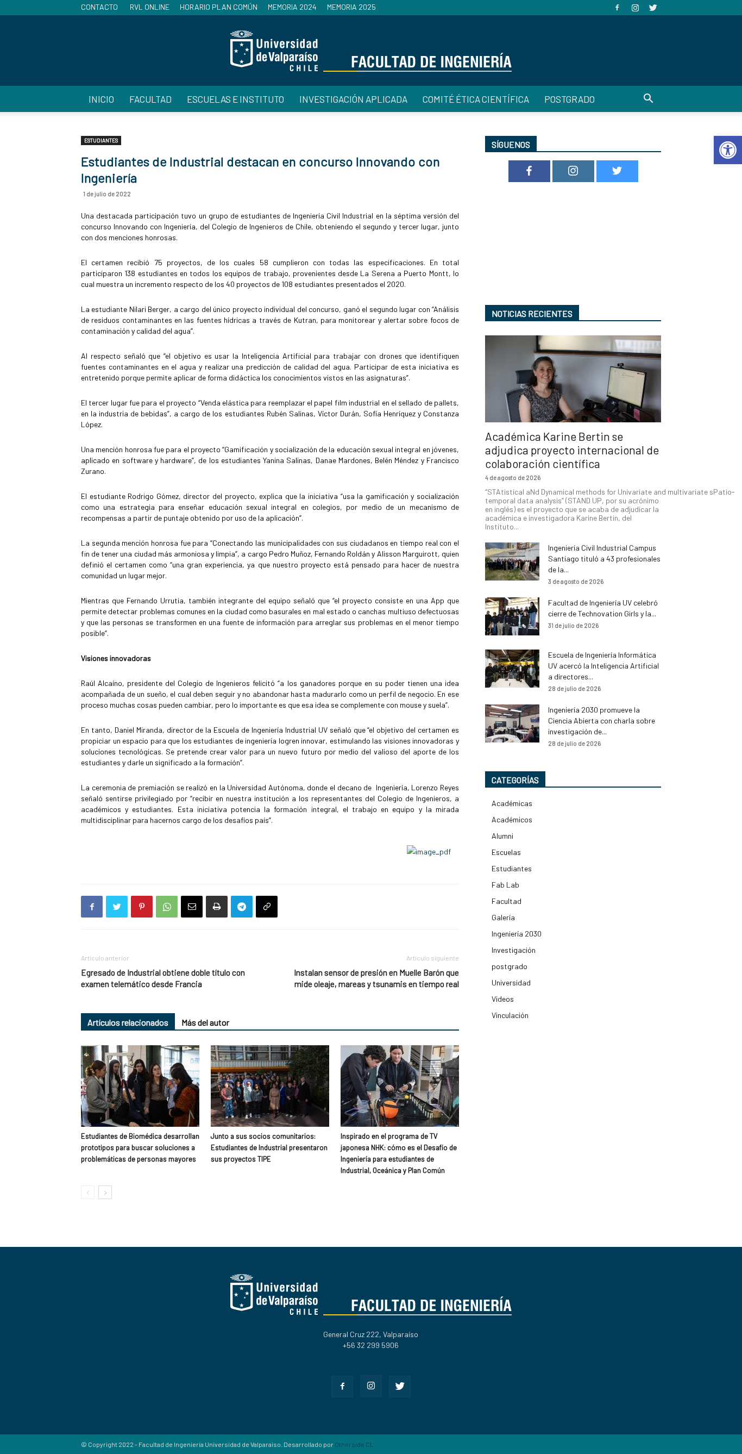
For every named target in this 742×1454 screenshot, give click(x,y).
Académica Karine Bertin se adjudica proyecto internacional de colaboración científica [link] (572, 449)
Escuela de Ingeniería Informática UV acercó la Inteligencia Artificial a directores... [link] (603, 665)
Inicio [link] (101, 98)
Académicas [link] (512, 803)
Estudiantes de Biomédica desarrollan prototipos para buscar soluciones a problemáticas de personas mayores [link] (140, 1147)
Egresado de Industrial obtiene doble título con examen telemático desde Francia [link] (163, 978)
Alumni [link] (502, 835)
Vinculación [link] (510, 1015)
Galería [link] (503, 917)
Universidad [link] (511, 982)
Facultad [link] (150, 98)
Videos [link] (503, 998)
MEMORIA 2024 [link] (292, 6)
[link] (728, 150)
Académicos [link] (512, 819)
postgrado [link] (509, 966)
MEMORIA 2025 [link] (351, 6)
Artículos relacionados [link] (127, 1022)
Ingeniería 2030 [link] (517, 933)
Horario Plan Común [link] (218, 6)
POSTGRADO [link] (569, 98)
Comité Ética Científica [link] (476, 98)
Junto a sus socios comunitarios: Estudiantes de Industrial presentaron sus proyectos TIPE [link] (269, 1147)
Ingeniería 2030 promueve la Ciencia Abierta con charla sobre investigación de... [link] (601, 720)
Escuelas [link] (506, 852)
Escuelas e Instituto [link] (235, 98)
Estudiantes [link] (101, 140)
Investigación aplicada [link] (353, 98)
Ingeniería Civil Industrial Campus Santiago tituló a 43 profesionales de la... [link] (604, 558)
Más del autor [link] (205, 1022)
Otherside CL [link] (354, 1444)
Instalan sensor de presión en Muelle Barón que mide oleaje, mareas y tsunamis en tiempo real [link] (376, 978)
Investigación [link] (514, 949)
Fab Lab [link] (505, 884)
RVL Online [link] (149, 6)
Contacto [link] (99, 6)
